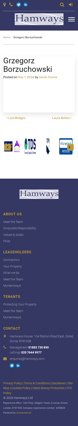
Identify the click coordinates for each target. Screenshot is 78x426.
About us (12, 214)
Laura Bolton (61, 118)
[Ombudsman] (12, 146)
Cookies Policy (21, 388)
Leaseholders (17, 252)
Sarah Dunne (48, 77)
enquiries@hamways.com (27, 358)
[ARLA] (66, 146)
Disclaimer (59, 383)
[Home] (35, 19)
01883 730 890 (38, 347)
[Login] (71, 5)
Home (7, 37)
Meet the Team (13, 222)
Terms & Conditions (37, 383)
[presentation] (7, 147)
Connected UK (23, 412)
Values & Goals (13, 234)
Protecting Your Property (20, 304)
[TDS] (30, 146)
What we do (11, 272)
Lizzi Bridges (16, 118)
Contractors (11, 260)
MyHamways (12, 285)
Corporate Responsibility (19, 228)
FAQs (6, 241)
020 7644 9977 (31, 352)
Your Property (12, 266)
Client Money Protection (48, 388)
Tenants (11, 297)
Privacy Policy (12, 383)
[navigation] (71, 19)
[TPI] (48, 146)
